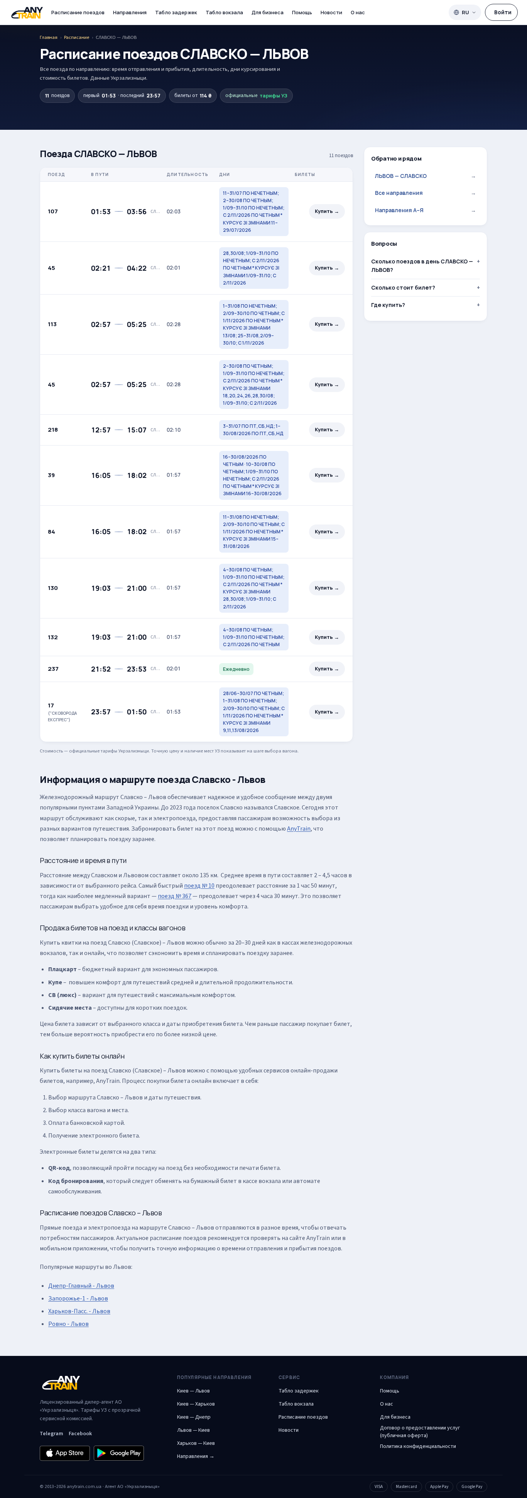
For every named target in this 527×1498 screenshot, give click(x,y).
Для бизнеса (268, 12)
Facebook (80, 1434)
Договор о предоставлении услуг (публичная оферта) (420, 1431)
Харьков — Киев (196, 1443)
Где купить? (388, 304)
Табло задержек (176, 12)
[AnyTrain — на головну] (27, 12)
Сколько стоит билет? (403, 287)
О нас (358, 12)
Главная (48, 37)
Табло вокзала (224, 12)
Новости (331, 12)
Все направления (425, 192)
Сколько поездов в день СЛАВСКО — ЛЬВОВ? (422, 265)
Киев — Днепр (194, 1417)
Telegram (51, 1434)
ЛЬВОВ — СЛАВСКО (425, 175)
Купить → (327, 211)
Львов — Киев (193, 1430)
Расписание (76, 37)
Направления (130, 12)
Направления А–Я (425, 210)
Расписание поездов (78, 12)
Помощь (302, 12)
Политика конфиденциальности (418, 1446)
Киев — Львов (193, 1391)
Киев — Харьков (196, 1404)
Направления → (196, 1456)
